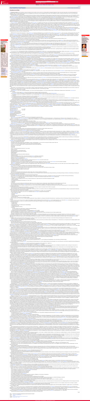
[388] (31, 313)
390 (25, 396)
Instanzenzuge (39, 226)
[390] (66, 384)
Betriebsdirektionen (25, 105)
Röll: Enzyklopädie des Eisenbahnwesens (18, 7)
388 (23, 396)
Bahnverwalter (18, 106)
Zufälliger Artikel (45, 4)
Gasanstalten (72, 90)
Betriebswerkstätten (54, 93)
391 (27, 396)
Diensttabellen (12, 140)
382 (15, 396)
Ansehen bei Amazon (85, 56)
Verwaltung (13, 71)
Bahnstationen (15, 90)
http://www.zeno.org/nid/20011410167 (17, 394)
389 (24, 396)
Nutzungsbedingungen (43, 400)
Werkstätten (76, 58)
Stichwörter (14, 8)
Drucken (79, 6)
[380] (10, 12)
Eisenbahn (16, 174)
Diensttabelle (53, 161)
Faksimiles (20, 8)
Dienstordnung (16, 37)
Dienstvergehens (46, 37)
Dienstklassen (25, 373)
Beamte (18, 30)
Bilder (17, 8)
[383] (15, 124)
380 (13, 396)
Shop (52, 4)
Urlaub (54, 234)
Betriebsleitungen (35, 353)
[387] (28, 284)
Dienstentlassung (41, 52)
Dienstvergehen (14, 22)
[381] (43, 49)
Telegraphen (51, 105)
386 (20, 396)
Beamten (60, 25)
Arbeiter (12, 165)
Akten (15, 266)
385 (19, 396)
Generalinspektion (29, 369)
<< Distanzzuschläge (70, 7)
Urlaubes (16, 193)
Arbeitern (35, 341)
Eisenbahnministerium (47, 322)
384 (18, 396)
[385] (14, 224)
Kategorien (49, 4)
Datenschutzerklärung (49, 400)
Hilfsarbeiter (69, 61)
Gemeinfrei (14, 395)
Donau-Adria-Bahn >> (77, 7)
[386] (26, 255)
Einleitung (11, 8)
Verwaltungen (71, 51)
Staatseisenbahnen (57, 32)
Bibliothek (37, 4)
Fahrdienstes (67, 62)
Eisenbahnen (53, 386)
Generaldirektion (62, 70)
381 (14, 396)
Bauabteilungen (19, 59)
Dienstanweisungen (15, 34)
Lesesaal (41, 4)
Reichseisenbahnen (18, 71)
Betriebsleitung (64, 354)
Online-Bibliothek (4, 2)
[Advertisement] (85, 2)
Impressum (53, 400)
